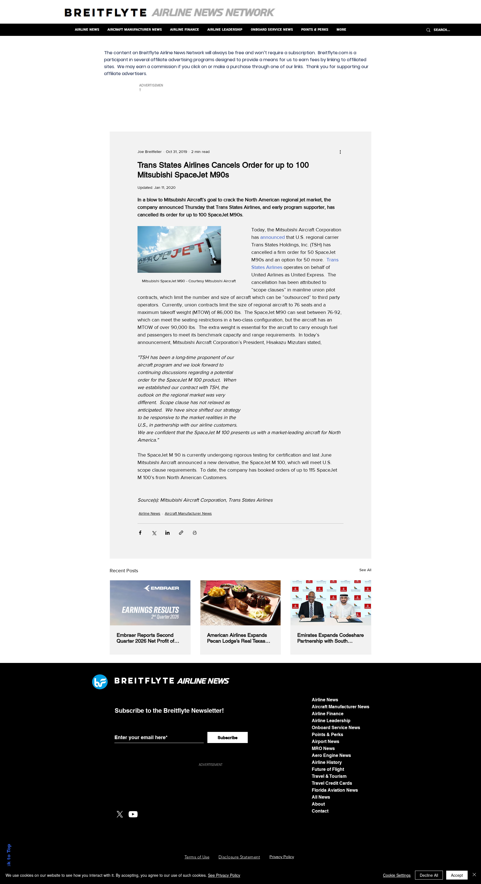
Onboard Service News (336, 727)
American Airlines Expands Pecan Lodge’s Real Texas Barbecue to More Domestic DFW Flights (238, 638)
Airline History (327, 762)
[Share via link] (181, 532)
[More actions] (340, 151)
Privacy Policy (281, 856)
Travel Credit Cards (332, 783)
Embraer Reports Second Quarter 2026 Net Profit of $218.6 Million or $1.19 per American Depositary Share (147, 638)
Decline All (429, 875)
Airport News (325, 741)
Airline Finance (327, 713)
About (318, 804)
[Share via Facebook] (140, 532)
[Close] (474, 875)
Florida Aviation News (335, 790)
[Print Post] (194, 532)
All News (321, 797)
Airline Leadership (331, 720)
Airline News (149, 513)
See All (365, 570)
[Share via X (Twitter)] (153, 532)
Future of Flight (328, 769)
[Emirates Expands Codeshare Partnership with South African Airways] (331, 602)
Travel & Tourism (329, 776)
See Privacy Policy (224, 875)
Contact (320, 811)
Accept (457, 875)
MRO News (323, 748)
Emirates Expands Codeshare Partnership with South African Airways (330, 638)
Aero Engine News (331, 755)
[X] (119, 814)
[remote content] (299, 389)
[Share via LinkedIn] (167, 532)
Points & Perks (327, 734)
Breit (129, 680)
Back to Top (8, 859)
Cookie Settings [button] (397, 875)
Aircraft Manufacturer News (188, 513)
